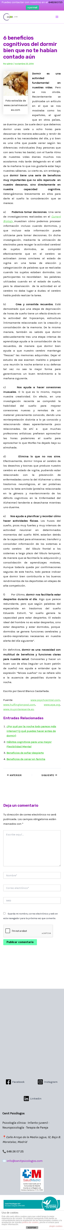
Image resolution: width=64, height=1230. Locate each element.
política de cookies (30, 1222)
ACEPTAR (32, 1228)
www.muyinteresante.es (18, 709)
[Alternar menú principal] (57, 17)
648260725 (56, 2)
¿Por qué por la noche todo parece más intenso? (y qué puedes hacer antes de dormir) (31, 731)
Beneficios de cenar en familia (26, 759)
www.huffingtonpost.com (19, 704)
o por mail (32, 7)
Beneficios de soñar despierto (25, 752)
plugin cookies (55, 1226)
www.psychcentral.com (45, 700)
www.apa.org (52, 704)
